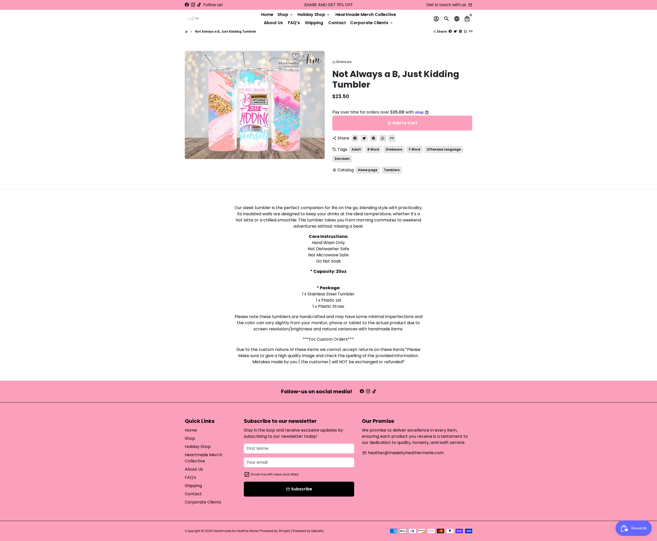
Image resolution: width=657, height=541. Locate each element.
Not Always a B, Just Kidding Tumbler (225, 31)
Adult (356, 149)
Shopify (285, 531)
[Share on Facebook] (450, 31)
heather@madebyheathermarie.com (403, 453)
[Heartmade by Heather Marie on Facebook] (187, 5)
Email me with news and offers (275, 474)
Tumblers (392, 170)
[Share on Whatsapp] (465, 31)
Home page (367, 170)
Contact (337, 23)
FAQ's (294, 23)
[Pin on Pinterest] (460, 31)
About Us (273, 23)
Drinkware (341, 62)
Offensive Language (444, 149)
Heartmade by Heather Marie (235, 531)
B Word (373, 149)
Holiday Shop (313, 14)
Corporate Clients (371, 23)
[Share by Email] (470, 31)
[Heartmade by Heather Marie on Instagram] (193, 5)
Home (267, 14)
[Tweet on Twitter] (455, 31)
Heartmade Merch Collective (365, 14)
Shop (285, 14)
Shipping (314, 23)
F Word (414, 149)
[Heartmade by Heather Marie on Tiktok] (199, 5)
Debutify (317, 531)
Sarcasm (342, 158)
